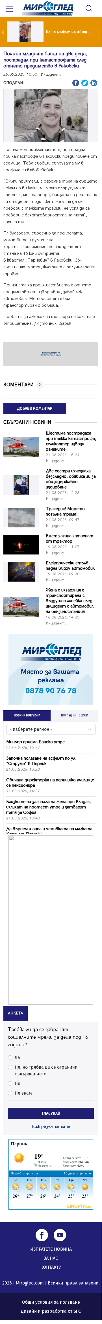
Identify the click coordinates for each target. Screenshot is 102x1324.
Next (99, 32)
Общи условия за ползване (51, 1302)
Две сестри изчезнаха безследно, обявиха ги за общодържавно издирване (71, 479)
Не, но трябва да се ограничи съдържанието (46, 1070)
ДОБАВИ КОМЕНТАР (34, 408)
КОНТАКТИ (51, 1267)
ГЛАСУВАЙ (51, 1113)
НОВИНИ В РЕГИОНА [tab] (27, 715)
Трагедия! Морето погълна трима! (65, 511)
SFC (77, 1311)
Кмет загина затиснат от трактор (69, 538)
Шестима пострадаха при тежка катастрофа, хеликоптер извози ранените (71, 441)
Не (17, 1083)
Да (17, 1057)
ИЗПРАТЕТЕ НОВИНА (51, 1249)
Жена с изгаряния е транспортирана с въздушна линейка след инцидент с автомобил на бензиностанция (70, 601)
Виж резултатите (51, 1126)
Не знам (23, 1093)
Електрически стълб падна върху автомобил (70, 565)
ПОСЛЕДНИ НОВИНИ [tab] (74, 715)
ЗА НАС (51, 1258)
